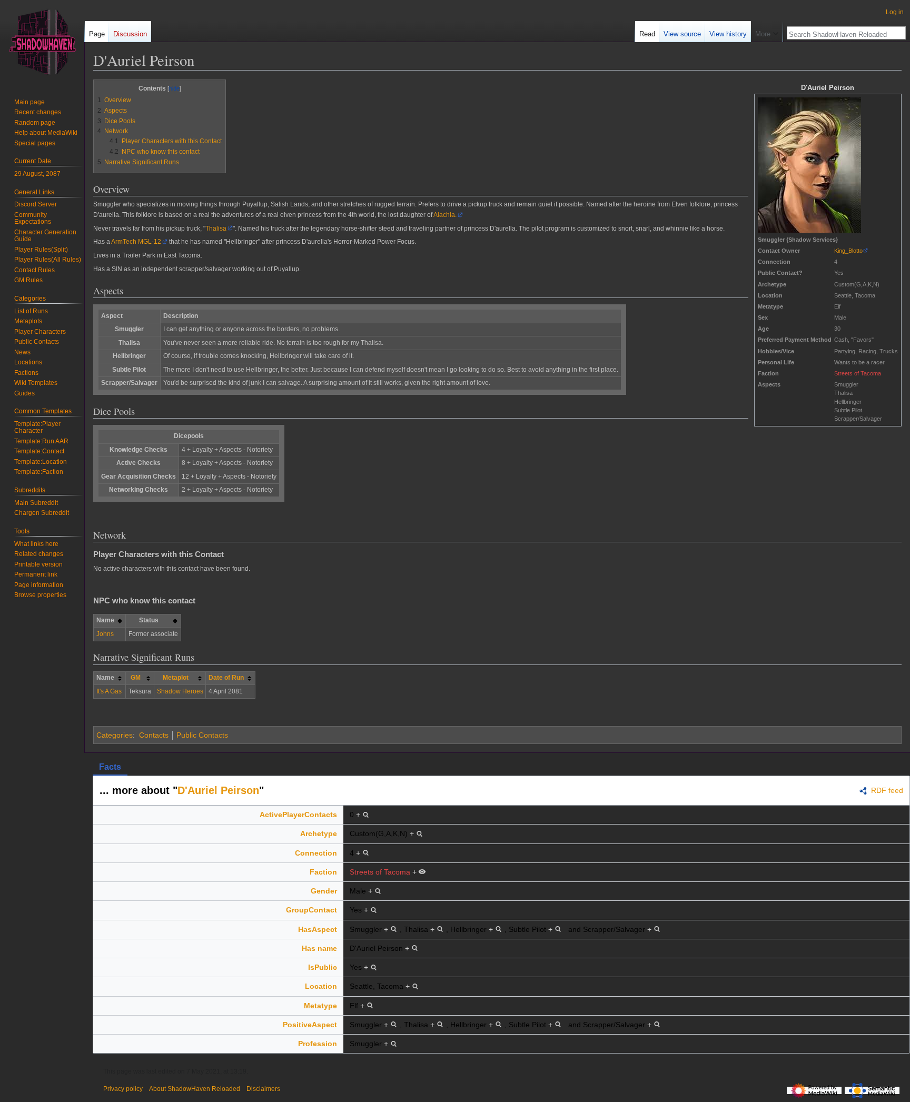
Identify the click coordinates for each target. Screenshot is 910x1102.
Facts (110, 766)
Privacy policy (123, 1089)
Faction (323, 872)
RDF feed (887, 790)
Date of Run (226, 677)
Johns (105, 634)
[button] (767, 31)
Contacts (154, 735)
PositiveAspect (310, 1024)
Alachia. (445, 215)
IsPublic (322, 967)
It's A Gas (109, 691)
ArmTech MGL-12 (136, 241)
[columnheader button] (139, 677)
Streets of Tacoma (857, 373)
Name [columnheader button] (105, 620)
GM (136, 677)
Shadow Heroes (180, 691)
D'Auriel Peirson (218, 790)
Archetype (318, 833)
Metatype (320, 1005)
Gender (324, 891)
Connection (316, 853)
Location (321, 986)
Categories (114, 735)
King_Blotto (848, 250)
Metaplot (176, 677)
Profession (317, 1043)
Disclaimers (263, 1089)
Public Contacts (202, 735)
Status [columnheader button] (149, 620)
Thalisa (215, 228)
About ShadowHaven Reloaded (194, 1089)
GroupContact (311, 910)
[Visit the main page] (42, 42)
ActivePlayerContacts (298, 814)
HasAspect (317, 929)
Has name (319, 948)
